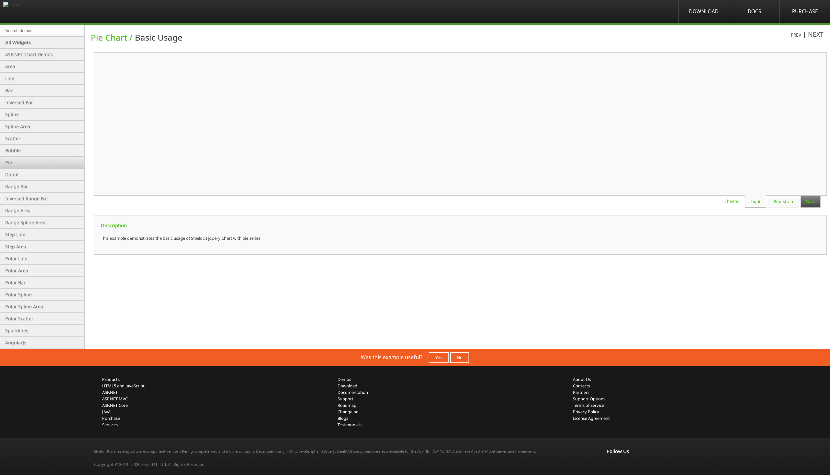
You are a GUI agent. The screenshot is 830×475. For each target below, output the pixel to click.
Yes (439, 357)
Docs (754, 11)
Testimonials (350, 425)
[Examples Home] (29, 11)
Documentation (353, 392)
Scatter (12, 138)
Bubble (13, 150)
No (460, 357)
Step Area (15, 246)
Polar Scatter (19, 318)
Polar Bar (15, 282)
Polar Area (16, 270)
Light (756, 201)
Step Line (15, 234)
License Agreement (591, 418)
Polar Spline (18, 294)
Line (9, 78)
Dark (810, 201)
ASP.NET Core (115, 405)
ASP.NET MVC (115, 399)
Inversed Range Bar (26, 198)
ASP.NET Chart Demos (29, 54)
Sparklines (16, 330)
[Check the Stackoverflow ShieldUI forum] (625, 465)
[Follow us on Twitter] (639, 465)
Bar (9, 90)
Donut (12, 174)
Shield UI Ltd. (154, 464)
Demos (344, 379)
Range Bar (16, 186)
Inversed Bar (19, 102)
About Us (582, 379)
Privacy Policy (586, 412)
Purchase (805, 11)
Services (110, 425)
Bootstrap (783, 201)
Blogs (343, 418)
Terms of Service (588, 405)
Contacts (581, 386)
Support (345, 399)
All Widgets (18, 42)
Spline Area (17, 126)
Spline (12, 114)
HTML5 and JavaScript (123, 386)
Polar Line (16, 258)
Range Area (17, 210)
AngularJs (15, 342)
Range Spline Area (25, 222)
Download (703, 11)
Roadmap (347, 405)
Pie (8, 162)
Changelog (348, 412)
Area (10, 66)
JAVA (106, 412)
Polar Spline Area (24, 306)
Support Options (589, 399)
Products (111, 379)
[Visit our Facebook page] (611, 465)
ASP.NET (110, 392)
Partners (581, 392)
